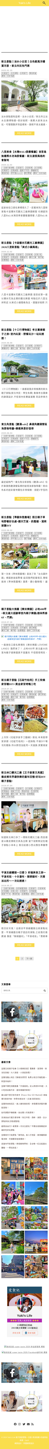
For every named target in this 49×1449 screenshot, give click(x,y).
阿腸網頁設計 (28, 1443)
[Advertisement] (24, 29)
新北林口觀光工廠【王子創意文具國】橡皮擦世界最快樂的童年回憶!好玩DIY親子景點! (23, 776)
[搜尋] (44, 990)
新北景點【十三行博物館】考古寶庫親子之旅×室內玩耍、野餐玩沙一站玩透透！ (23, 334)
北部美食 (29, 168)
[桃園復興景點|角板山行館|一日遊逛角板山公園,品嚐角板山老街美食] (36, 1194)
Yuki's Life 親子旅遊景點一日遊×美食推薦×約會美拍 (27, 1437)
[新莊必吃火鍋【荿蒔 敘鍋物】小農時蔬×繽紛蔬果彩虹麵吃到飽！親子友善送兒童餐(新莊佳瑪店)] (36, 1267)
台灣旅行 (23, 73)
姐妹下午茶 (24, 171)
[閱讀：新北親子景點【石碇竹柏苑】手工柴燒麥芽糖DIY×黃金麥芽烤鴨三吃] (24, 732)
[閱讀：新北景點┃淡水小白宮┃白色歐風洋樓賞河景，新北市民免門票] (24, 111)
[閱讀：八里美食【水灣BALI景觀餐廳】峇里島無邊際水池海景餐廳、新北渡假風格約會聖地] (24, 202)
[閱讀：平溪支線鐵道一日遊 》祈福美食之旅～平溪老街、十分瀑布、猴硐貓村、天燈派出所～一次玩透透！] (24, 923)
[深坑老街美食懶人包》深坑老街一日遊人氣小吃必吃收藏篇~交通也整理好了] (36, 1169)
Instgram (19, 1424)
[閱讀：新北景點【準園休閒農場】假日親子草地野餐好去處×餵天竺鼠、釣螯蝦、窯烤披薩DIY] (24, 568)
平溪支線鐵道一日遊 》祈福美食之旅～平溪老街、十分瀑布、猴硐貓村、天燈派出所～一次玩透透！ (23, 876)
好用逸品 (5, 791)
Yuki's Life (25, 3)
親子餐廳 (27, 539)
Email (28, 1424)
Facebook (15, 1424)
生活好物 (34, 791)
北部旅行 (5, 73)
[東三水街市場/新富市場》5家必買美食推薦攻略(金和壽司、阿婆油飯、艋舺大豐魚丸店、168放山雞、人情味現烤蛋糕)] (12, 1267)
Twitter (24, 1424)
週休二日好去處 (8, 76)
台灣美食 (14, 171)
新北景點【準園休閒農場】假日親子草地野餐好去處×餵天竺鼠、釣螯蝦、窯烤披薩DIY (24, 521)
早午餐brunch (16, 173)
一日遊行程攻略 (8, 168)
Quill (27, 1440)
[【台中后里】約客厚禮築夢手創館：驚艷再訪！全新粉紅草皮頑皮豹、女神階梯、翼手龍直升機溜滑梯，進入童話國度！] (12, 1194)
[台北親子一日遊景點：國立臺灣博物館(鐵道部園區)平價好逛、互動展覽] (12, 1169)
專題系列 (34, 171)
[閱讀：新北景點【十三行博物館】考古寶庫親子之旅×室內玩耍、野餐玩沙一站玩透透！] (24, 383)
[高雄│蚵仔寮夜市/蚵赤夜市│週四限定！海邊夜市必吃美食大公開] (36, 1243)
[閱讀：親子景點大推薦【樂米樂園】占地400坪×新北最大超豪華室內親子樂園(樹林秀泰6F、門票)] (24, 639)
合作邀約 (23, 628)
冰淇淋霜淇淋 (21, 889)
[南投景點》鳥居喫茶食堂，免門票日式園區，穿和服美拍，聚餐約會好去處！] (12, 1243)
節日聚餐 (27, 173)
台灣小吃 (38, 255)
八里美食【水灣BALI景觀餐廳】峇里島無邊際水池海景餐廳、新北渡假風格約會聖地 (23, 156)
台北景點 (14, 73)
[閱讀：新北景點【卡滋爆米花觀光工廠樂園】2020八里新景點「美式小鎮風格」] (24, 289)
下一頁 (29, 959)
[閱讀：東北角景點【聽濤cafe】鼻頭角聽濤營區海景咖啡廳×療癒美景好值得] (24, 476)
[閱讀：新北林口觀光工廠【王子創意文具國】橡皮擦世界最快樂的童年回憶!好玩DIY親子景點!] (24, 832)
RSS (32, 1424)
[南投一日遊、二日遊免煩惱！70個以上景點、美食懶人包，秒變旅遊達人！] (36, 1218)
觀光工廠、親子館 (36, 257)
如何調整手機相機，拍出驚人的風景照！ (18, 1112)
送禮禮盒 (5, 260)
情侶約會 (32, 73)
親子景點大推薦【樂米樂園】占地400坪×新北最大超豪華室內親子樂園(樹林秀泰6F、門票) (24, 613)
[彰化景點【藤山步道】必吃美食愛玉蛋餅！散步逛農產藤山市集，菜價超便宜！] (12, 1218)
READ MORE (24, 133)
